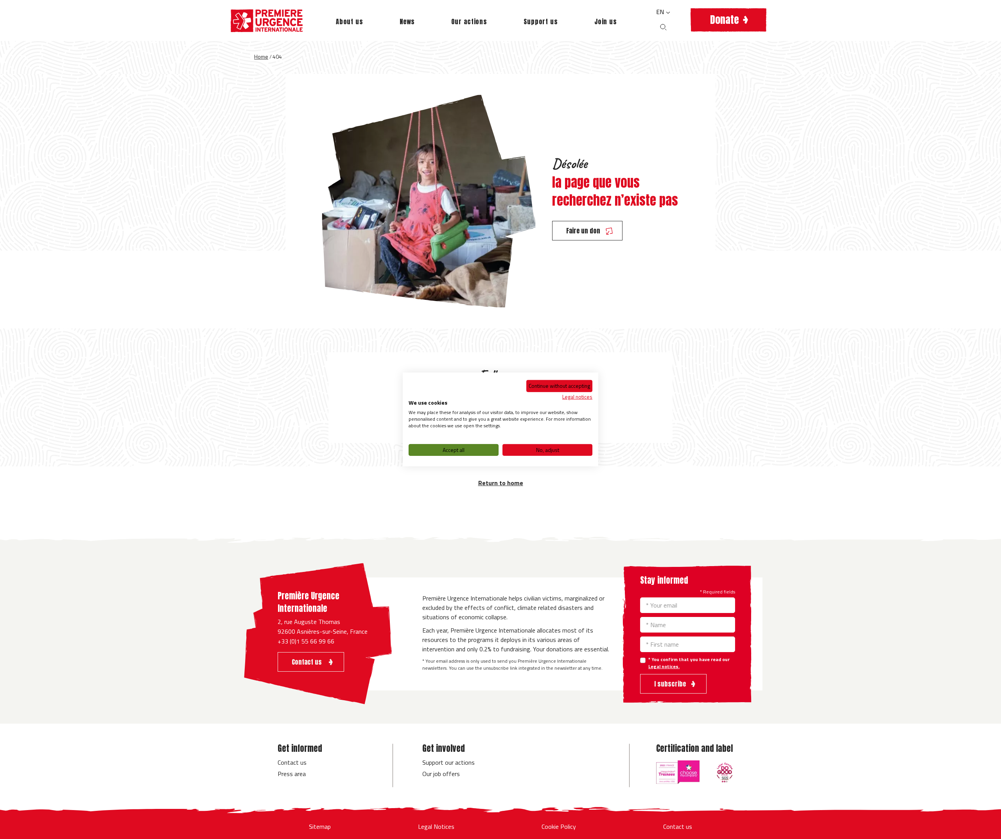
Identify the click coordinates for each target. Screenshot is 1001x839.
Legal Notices (436, 826)
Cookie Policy (559, 826)
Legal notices (577, 396)
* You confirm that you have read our (689, 663)
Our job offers (441, 773)
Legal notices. (664, 666)
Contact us (292, 762)
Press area (292, 773)
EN (661, 11)
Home (261, 56)
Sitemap (320, 826)
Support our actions (448, 762)
